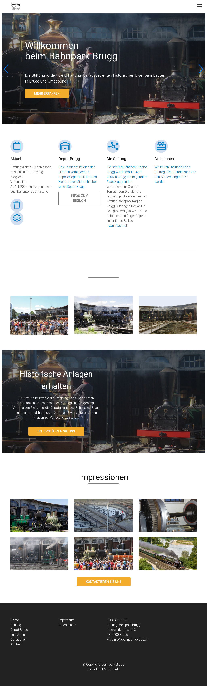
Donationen (18, 639)
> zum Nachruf (117, 225)
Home (14, 620)
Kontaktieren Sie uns (103, 582)
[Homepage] (84, 6)
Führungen (17, 635)
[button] (200, 68)
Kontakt (15, 644)
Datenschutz (67, 625)
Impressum (66, 620)
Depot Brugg (19, 630)
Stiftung (15, 625)
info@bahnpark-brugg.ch (131, 639)
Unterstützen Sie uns (56, 431)
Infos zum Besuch (79, 198)
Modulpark (111, 669)
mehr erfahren (47, 93)
